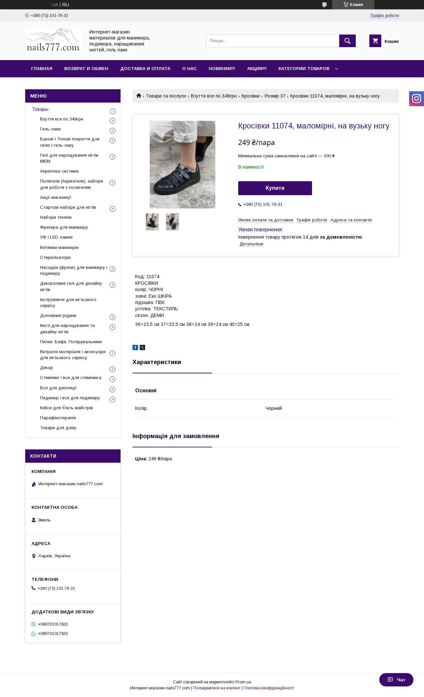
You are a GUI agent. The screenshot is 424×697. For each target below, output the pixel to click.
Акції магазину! (55, 197)
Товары (40, 109)
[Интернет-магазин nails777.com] (53, 51)
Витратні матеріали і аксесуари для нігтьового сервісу (73, 354)
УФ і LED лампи (56, 237)
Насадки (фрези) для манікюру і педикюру (73, 270)
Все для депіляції (58, 387)
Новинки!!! (222, 68)
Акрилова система (59, 171)
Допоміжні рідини (58, 315)
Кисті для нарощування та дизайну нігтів (67, 328)
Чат (401, 679)
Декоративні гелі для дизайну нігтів (71, 286)
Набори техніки (56, 217)
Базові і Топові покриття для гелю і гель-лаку (69, 141)
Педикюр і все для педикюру (70, 397)
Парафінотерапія (58, 417)
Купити (275, 188)
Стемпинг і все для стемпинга (70, 377)
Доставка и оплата (145, 68)
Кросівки (250, 96)
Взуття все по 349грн (214, 96)
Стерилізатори (55, 257)
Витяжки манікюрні (59, 247)
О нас (189, 68)
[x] (142, 348)
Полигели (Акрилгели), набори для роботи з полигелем (71, 184)
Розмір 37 (275, 96)
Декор (46, 367)
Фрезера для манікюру (64, 227)
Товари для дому (58, 427)
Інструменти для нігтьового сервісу (68, 302)
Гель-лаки (50, 128)
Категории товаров (304, 68)
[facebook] (135, 348)
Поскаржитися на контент (216, 688)
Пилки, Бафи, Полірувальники (71, 341)
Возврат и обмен (86, 68)
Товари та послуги (166, 96)
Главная (41, 68)
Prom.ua (243, 682)
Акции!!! (257, 68)
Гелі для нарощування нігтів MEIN (69, 158)
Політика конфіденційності (268, 688)
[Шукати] (347, 41)
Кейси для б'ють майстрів (66, 407)
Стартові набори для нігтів (68, 207)
